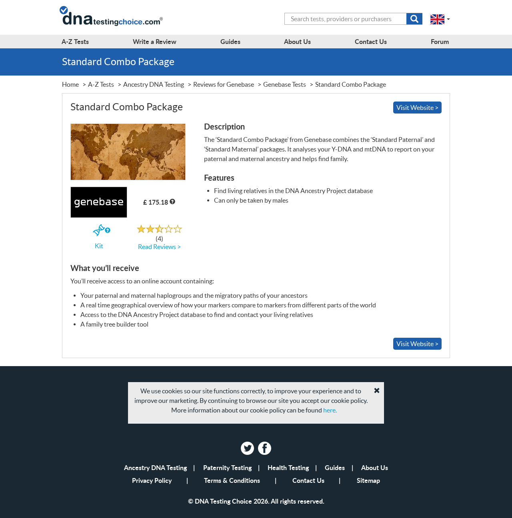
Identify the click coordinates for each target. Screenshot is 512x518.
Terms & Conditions (232, 480)
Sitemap (368, 480)
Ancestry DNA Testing (155, 467)
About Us (374, 467)
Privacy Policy (152, 480)
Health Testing (288, 467)
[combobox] (353, 19)
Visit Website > (417, 107)
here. (330, 410)
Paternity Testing (227, 467)
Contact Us (308, 480)
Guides (335, 467)
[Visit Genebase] (127, 152)
